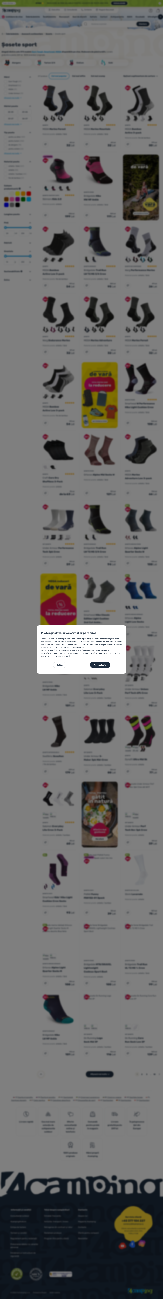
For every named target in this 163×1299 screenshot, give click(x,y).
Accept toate (100, 665)
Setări (60, 665)
